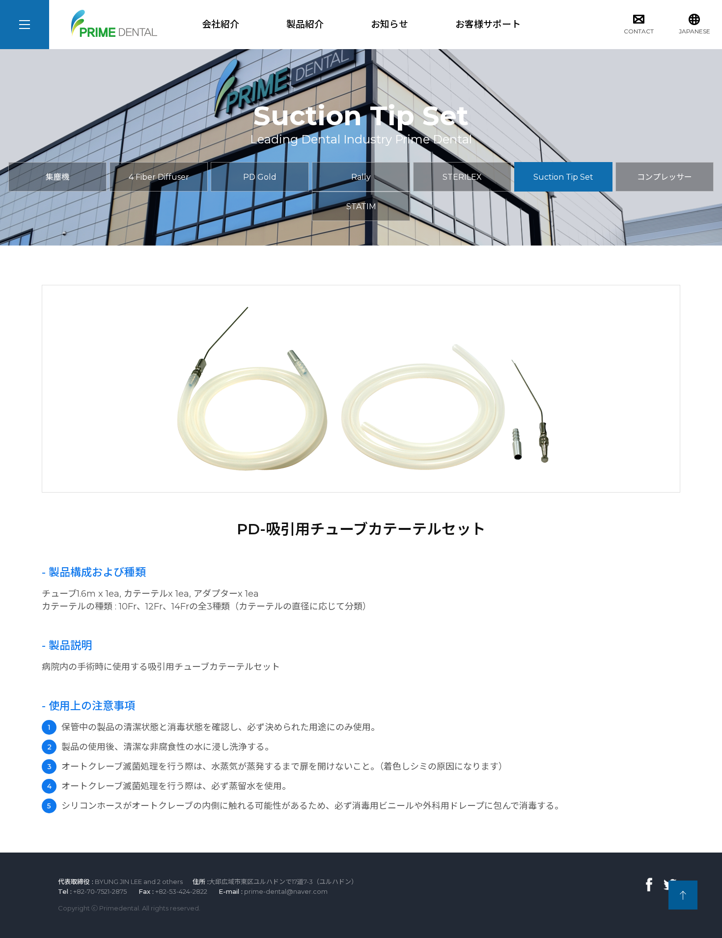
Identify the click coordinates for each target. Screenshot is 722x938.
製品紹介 (305, 24)
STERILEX (462, 177)
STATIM (361, 206)
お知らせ (389, 24)
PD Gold (260, 177)
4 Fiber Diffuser (159, 177)
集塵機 (57, 177)
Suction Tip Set (563, 177)
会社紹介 (220, 24)
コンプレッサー (664, 177)
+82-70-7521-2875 (100, 891)
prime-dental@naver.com (286, 891)
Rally (361, 177)
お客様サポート (488, 24)
